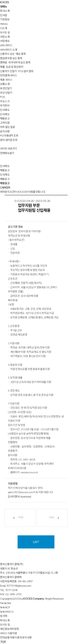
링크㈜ (3, 616)
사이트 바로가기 (8, 148)
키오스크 (5, 101)
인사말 (3, 15)
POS (2, 97)
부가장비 (5, 105)
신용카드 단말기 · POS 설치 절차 (16, 71)
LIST (36, 542)
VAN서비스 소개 (8, 49)
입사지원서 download (19, 496)
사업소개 (5, 37)
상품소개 (5, 84)
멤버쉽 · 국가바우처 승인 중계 (15, 62)
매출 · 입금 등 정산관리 (11, 67)
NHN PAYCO (6, 612)
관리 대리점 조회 (8, 140)
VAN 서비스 (6, 45)
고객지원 (5, 123)
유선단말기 (6, 88)
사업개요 (5, 41)
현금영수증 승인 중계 (11, 58)
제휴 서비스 (6, 80)
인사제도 (5, 110)
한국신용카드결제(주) (11, 564)
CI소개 (3, 28)
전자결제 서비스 (8, 75)
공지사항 (5, 131)
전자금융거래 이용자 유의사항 (16, 637)
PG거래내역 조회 (9, 135)
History (3, 24)
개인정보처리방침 (9, 629)
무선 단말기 (6, 93)
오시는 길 (5, 32)
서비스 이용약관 (8, 633)
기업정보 (5, 19)
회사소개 (5, 11)
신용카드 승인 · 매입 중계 (13, 54)
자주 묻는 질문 (7, 127)
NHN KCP (5, 607)
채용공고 (5, 118)
